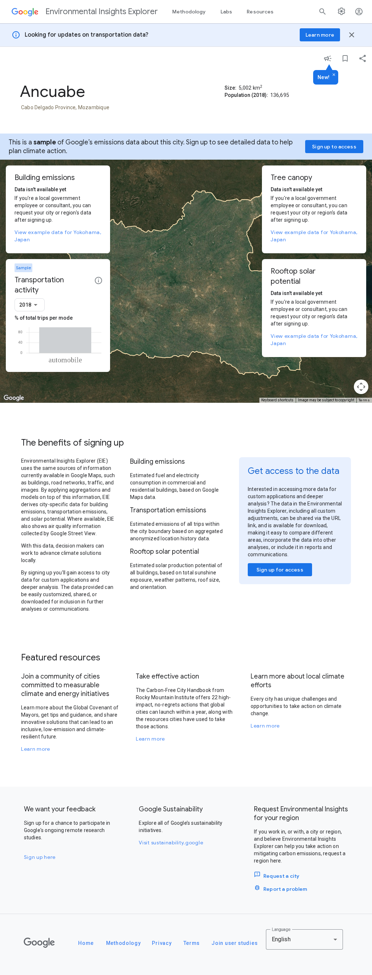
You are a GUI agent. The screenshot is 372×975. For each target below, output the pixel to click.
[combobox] (29, 304)
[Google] (39, 943)
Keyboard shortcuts (277, 400)
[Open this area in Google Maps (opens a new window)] (14, 398)
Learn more (35, 749)
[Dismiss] (334, 75)
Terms (364, 400)
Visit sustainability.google (171, 842)
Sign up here (40, 857)
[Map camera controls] (361, 387)
